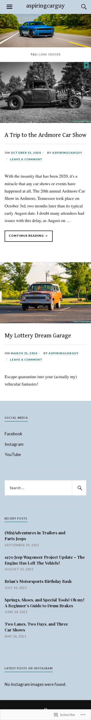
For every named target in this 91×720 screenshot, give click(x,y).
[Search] (79, 7)
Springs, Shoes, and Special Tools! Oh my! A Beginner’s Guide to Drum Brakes (44, 602)
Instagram (14, 444)
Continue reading (24, 237)
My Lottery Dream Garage (38, 335)
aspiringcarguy (45, 5)
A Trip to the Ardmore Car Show (45, 135)
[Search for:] (46, 488)
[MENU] (9, 7)
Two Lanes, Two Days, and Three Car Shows (36, 626)
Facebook (13, 433)
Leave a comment (26, 159)
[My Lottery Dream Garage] (45, 321)
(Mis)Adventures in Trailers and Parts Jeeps (35, 535)
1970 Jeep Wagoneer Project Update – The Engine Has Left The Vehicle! (45, 560)
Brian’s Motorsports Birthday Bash (38, 581)
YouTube (13, 454)
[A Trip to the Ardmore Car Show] (86, 65)
